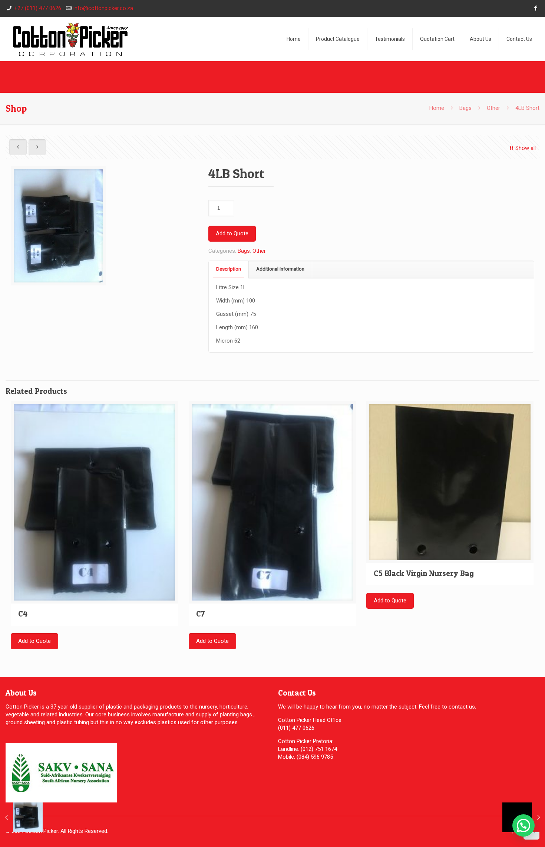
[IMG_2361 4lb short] (58, 228)
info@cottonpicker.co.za (103, 8)
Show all (525, 148)
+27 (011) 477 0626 (37, 8)
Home (436, 108)
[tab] (229, 269)
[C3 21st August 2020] (21, 817)
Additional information (280, 269)
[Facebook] (535, 8)
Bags (465, 108)
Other (493, 108)
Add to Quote (232, 233)
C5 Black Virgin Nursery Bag (424, 573)
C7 (200, 613)
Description (228, 269)
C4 (22, 613)
